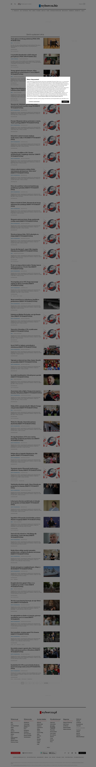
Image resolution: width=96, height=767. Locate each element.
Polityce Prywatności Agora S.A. (57, 96)
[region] (48, 90)
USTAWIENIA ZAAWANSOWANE (34, 101)
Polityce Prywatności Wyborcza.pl (44, 96)
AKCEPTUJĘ (65, 101)
